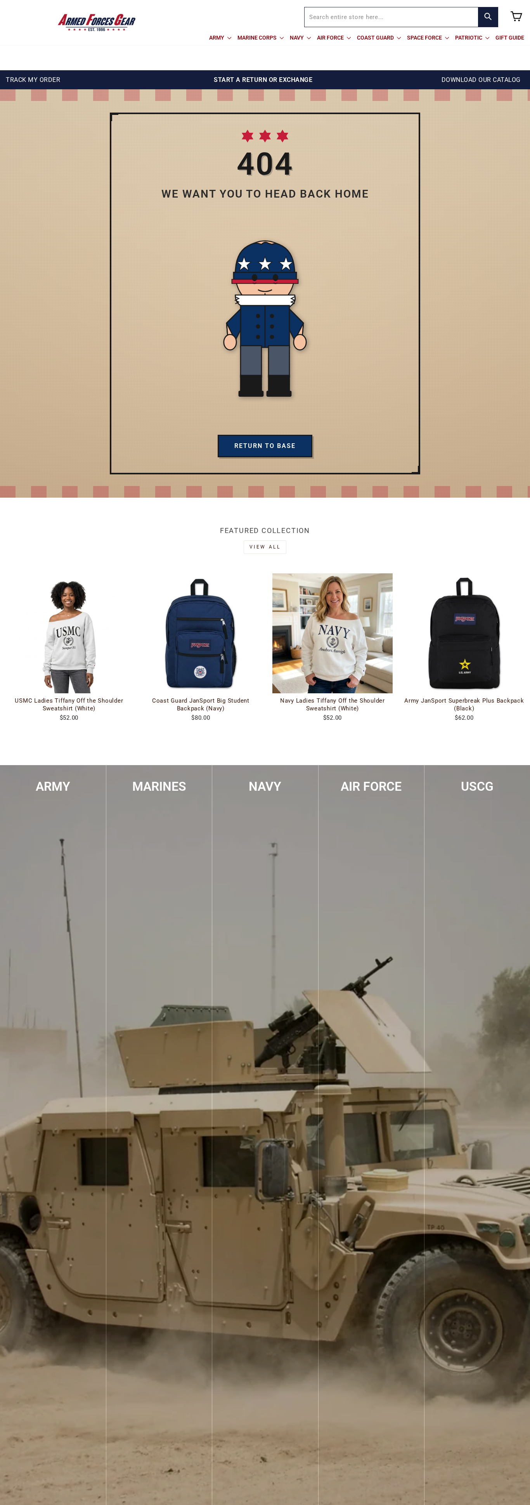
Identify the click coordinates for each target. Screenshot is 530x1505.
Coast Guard (376, 38)
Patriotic (469, 38)
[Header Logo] (96, 22)
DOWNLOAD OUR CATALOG (481, 79)
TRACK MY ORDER (33, 79)
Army (217, 38)
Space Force (425, 38)
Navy (297, 38)
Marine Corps (257, 38)
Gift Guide (509, 38)
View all (265, 547)
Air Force (331, 38)
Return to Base (265, 446)
